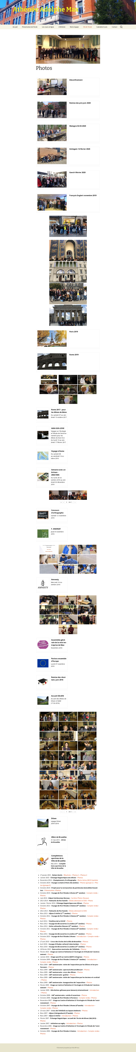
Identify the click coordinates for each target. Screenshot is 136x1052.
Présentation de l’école (29, 27)
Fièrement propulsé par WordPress (68, 1048)
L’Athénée (62, 27)
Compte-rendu (92, 893)
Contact (114, 27)
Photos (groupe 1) (87, 883)
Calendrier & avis (101, 27)
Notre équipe (74, 27)
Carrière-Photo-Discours (80, 898)
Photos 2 (83, 875)
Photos (80, 877)
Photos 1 (75, 875)
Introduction (81, 936)
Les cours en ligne (48, 27)
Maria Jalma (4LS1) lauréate (88, 880)
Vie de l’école (87, 27)
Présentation (49, 890)
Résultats (67, 875)
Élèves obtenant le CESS (78, 901)
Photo (90, 901)
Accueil (15, 27)
